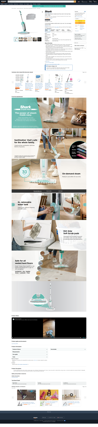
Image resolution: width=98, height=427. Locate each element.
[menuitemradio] (83, 337)
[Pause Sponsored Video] (35, 397)
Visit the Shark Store (48, 12)
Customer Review (18, 319)
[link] (19, 85)
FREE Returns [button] (47, 25)
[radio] (16, 39)
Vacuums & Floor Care (20, 8)
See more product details (50, 62)
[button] (2, 4)
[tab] (37, 191)
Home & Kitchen (14, 8)
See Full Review (34, 319)
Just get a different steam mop (26, 319)
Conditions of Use (36, 420)
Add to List (76, 42)
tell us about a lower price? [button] (23, 364)
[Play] (12, 338)
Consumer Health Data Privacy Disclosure (50, 420)
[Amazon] (4, 1)
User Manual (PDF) (15, 343)
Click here (35, 360)
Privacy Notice (41, 420)
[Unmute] (85, 337)
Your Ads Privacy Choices (60, 420)
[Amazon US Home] (35, 418)
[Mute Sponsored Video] (35, 399)
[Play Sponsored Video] (49, 395)
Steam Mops (38, 8)
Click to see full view (27, 36)
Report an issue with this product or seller (52, 64)
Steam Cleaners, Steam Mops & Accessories (30, 8)
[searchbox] (42, 1)
